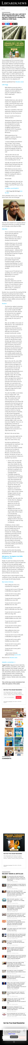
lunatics (18, 672)
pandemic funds (10, 673)
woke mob (18, 677)
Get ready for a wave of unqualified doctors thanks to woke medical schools (16, 971)
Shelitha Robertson (7, 675)
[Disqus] (14, 778)
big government (14, 665)
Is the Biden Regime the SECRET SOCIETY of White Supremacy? (16, 929)
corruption (14, 666)
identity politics (19, 670)
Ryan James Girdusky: (7, 582)
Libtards (13, 672)
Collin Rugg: (5, 84)
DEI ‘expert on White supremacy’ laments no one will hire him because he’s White (15, 942)
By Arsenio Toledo (15, 959)
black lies (21, 665)
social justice (16, 675)
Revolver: (4, 303)
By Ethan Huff (14, 918)
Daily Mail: (4, 229)
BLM (3, 666)
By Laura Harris (15, 888)
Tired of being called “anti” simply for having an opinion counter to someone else (16, 993)
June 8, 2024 (17, 654)
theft (21, 675)
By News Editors (15, 881)
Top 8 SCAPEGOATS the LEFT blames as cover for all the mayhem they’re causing (16, 1014)
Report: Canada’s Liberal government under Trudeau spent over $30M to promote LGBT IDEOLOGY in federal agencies (15, 949)
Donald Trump (17, 668)
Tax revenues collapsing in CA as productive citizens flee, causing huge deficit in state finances (15, 1008)
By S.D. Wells (14, 896)
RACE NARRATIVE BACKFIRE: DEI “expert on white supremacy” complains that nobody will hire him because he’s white (16, 915)
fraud (13, 670)
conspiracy (7, 666)
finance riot (8, 670)
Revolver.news (19, 82)
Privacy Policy (11, 1033)
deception (7, 668)
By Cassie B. (14, 973)
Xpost (3, 678)
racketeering (18, 673)
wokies (23, 677)
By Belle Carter (15, 911)
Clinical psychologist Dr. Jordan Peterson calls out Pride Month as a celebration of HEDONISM (16, 886)
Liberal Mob (8, 672)
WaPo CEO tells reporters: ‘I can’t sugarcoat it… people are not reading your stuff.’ (15, 900)
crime (18, 666)
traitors (4, 677)
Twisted (13, 677)
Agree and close (14, 1036)
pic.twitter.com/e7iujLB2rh (12, 188)
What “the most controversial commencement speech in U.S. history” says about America (16, 977)
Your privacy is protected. (8, 701)
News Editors (11, 21)
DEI (12, 668)
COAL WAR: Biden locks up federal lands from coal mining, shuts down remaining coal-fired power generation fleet (16, 935)
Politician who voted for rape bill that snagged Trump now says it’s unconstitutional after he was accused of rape (16, 1000)
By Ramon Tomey (15, 953)
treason (9, 677)
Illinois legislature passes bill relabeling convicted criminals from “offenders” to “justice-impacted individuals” (16, 957)
